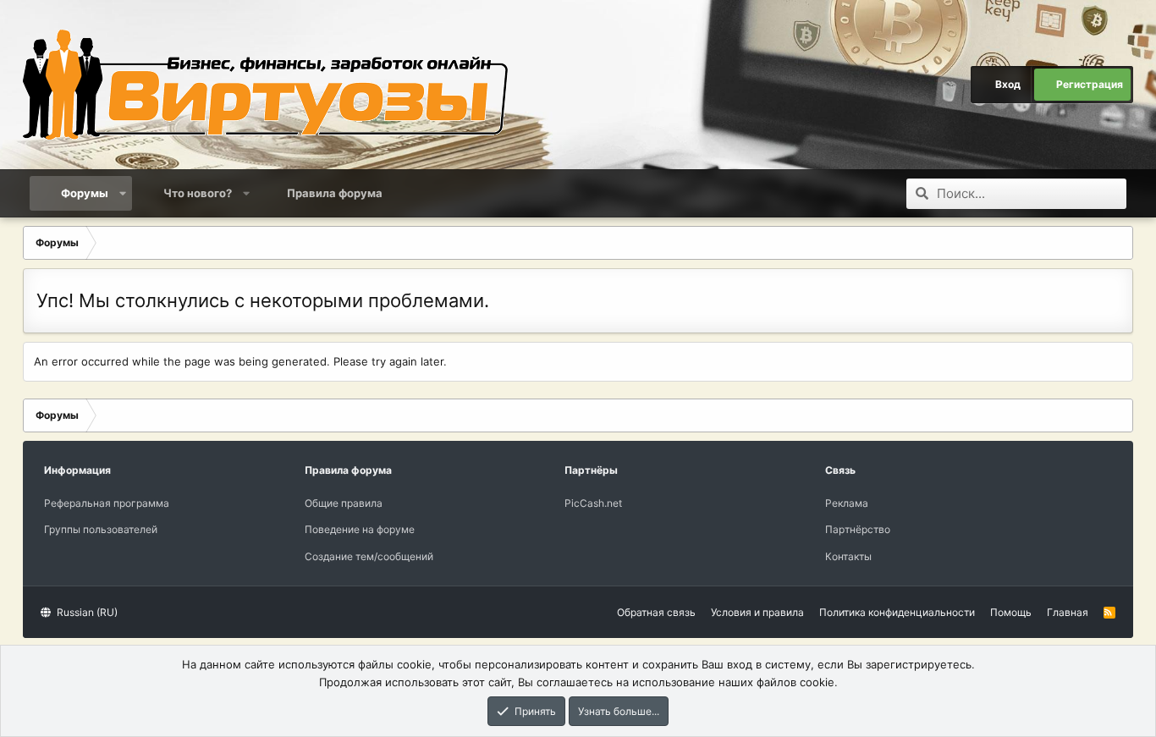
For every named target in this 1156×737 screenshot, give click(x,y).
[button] (123, 193)
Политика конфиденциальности (897, 612)
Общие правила (344, 503)
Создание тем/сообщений (369, 556)
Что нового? (197, 193)
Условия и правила (757, 612)
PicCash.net (593, 503)
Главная (1067, 612)
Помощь (1011, 612)
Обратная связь (656, 612)
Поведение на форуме (360, 529)
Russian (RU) (86, 612)
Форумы (84, 193)
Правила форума (335, 193)
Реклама (846, 503)
